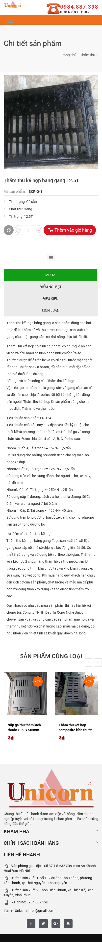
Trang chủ (68, 55)
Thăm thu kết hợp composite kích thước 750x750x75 (75, 730)
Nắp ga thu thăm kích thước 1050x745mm (24, 727)
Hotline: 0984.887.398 (31, 902)
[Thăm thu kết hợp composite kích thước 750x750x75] (76, 693)
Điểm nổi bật (50, 287)
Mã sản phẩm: (15, 191)
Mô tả (50, 275)
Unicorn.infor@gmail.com (34, 911)
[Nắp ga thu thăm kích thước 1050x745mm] (25, 693)
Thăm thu (87, 55)
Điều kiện (50, 299)
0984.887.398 (79, 7)
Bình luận (50, 311)
